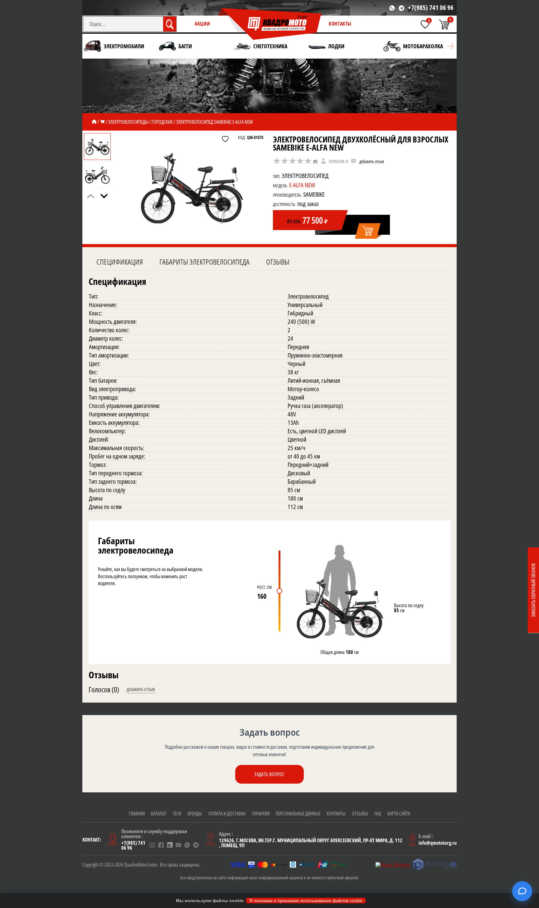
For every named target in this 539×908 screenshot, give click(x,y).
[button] (104, 196)
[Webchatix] (522, 891)
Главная (137, 813)
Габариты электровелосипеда (204, 262)
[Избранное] (425, 24)
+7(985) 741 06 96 (431, 7)
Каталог (159, 813)
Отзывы (277, 262)
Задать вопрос (269, 774)
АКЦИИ (202, 23)
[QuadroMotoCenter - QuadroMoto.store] (270, 24)
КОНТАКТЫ (340, 23)
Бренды (194, 813)
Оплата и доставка (226, 813)
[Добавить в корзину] (368, 231)
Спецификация (119, 262)
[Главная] (94, 121)
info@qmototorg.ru (438, 842)
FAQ (377, 813)
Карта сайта (398, 813)
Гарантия (261, 813)
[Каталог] (102, 121)
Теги (177, 813)
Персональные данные (298, 813)
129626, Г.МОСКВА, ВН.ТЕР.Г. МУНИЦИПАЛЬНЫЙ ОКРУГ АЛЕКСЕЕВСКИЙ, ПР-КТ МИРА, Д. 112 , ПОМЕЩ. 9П (310, 843)
